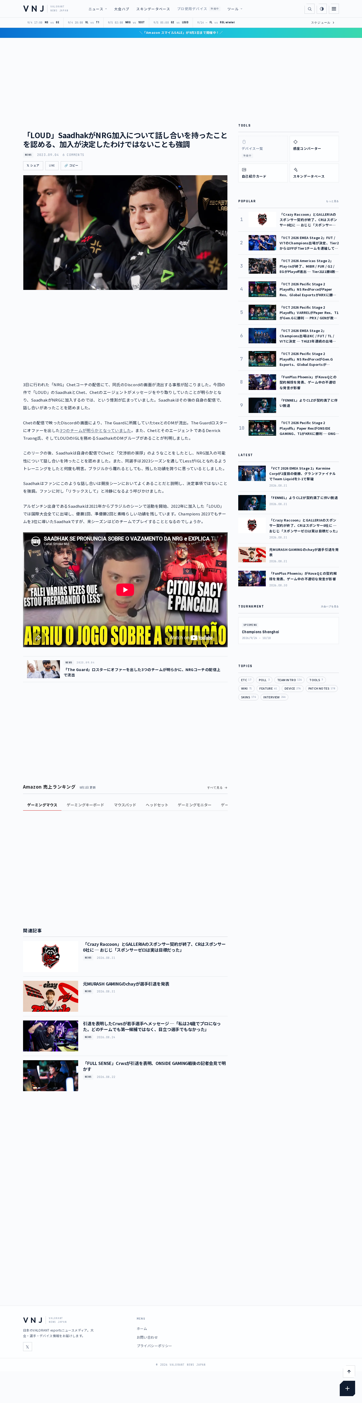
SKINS (248, 697)
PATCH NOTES (321, 688)
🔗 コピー (71, 166)
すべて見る (215, 787)
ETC (246, 680)
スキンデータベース (153, 9)
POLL (264, 680)
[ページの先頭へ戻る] (349, 1371)
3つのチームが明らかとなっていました (95, 430)
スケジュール (323, 22)
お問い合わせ (147, 1337)
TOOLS (316, 680)
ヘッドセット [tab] (157, 804)
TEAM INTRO (289, 680)
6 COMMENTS (73, 155)
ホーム (142, 1328)
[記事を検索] (309, 9)
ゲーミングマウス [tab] (42, 804)
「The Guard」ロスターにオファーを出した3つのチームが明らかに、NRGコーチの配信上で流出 (142, 672)
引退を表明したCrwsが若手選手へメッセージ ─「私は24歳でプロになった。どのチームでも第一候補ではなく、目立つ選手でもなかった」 (152, 1026)
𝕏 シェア (33, 166)
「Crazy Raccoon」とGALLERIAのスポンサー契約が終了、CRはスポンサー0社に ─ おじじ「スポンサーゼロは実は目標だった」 (154, 947)
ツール (233, 9)
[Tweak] (347, 1388)
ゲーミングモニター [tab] (194, 804)
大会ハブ (121, 9)
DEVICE (293, 688)
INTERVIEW (274, 697)
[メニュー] (334, 9)
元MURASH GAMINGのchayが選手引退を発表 (126, 984)
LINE (52, 166)
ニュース (96, 9)
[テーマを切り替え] (322, 9)
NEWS (28, 154)
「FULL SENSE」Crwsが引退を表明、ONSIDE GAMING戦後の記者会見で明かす (154, 1066)
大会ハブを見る (330, 606)
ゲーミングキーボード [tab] (85, 804)
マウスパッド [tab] (125, 804)
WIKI (246, 688)
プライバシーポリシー (154, 1345)
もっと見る (332, 201)
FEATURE (268, 688)
